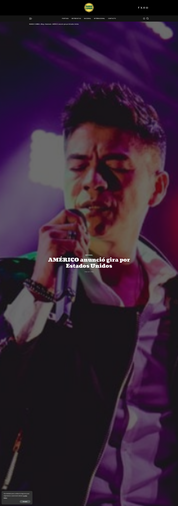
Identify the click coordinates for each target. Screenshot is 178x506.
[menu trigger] (31, 18)
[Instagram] (144, 7)
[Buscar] (147, 18)
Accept (25, 501)
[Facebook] (139, 7)
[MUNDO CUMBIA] (89, 7)
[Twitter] (141, 7)
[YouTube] (147, 7)
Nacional (89, 255)
